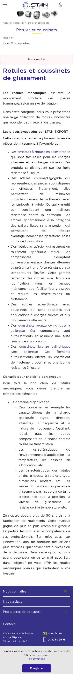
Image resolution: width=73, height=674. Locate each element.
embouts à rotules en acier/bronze (44, 152)
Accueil (7, 22)
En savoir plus (37, 659)
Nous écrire (55, 633)
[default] (34, 4)
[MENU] (5, 4)
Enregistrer (36, 668)
